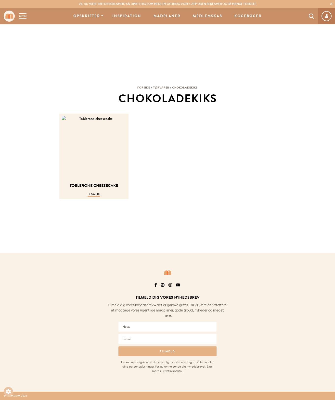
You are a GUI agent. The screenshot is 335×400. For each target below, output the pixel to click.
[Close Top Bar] (331, 3)
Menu (22, 16)
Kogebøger (248, 16)
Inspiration (126, 16)
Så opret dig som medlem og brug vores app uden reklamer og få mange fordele (167, 4)
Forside (143, 87)
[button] (8, 391)
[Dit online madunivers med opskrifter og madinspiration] (9, 16)
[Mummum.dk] (167, 273)
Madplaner (167, 16)
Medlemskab (207, 16)
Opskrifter (86, 16)
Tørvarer (161, 87)
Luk (328, 291)
